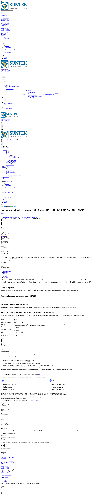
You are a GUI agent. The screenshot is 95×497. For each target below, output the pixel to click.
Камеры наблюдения (22, 217)
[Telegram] (15, 206)
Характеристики (7, 271)
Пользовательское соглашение (8, 461)
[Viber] (9, 206)
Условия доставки (5, 467)
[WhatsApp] (11, 206)
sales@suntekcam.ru (6, 52)
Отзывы (5, 273)
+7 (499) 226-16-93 (5, 37)
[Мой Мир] (5, 206)
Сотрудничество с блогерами (7, 457)
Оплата (5, 276)
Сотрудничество (4, 454)
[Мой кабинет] (1, 123)
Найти (2, 486)
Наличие (5, 272)
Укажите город (4, 69)
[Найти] (2, 13)
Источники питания (32, 217)
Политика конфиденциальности (8, 462)
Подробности (4, 236)
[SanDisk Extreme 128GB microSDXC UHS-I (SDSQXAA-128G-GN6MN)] (2, 230)
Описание (5, 270)
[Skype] (13, 206)
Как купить (9, 170)
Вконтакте (5, 55)
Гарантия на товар (5, 468)
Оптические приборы (12, 217)
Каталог (8, 152)
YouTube (5, 58)
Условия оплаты (4, 466)
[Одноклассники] (3, 206)
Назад (9, 151)
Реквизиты (3, 458)
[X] (7, 206)
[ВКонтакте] (1, 206)
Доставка (5, 277)
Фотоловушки (12, 156)
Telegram (5, 57)
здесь (39, 374)
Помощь (3, 463)
